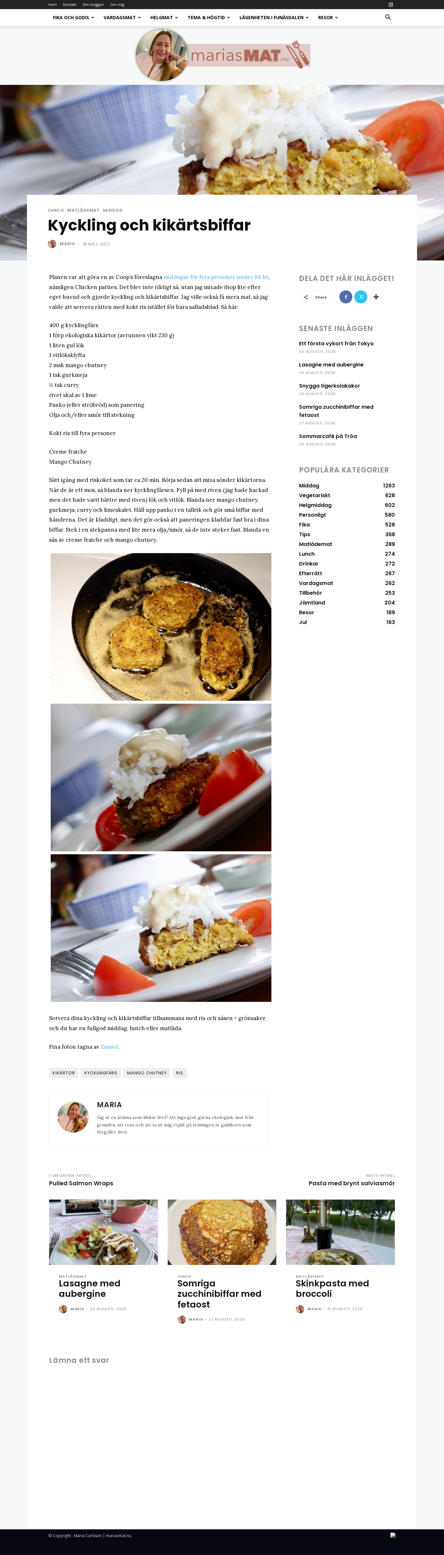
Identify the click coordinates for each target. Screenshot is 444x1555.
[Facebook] (345, 296)
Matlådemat (83, 210)
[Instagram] (391, 4)
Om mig (117, 4)
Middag (113, 210)
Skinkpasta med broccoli (332, 1288)
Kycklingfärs (101, 1073)
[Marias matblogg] (222, 55)
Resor (325, 17)
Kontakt (69, 4)
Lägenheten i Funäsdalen (272, 17)
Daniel (109, 1046)
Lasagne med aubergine (331, 364)
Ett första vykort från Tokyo (336, 343)
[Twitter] (360, 296)
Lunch (56, 210)
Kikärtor (64, 1073)
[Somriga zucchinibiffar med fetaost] (222, 1232)
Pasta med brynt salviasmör (352, 1183)
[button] (388, 18)
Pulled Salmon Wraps (81, 1183)
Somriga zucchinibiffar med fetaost (219, 1293)
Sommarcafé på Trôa (328, 436)
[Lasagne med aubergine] (103, 1232)
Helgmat (161, 17)
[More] (376, 296)
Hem (52, 4)
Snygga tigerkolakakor (329, 386)
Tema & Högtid (206, 17)
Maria (67, 244)
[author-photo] (64, 1309)
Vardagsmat (120, 17)
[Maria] (53, 244)
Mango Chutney (146, 1073)
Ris (179, 1073)
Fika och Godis (71, 17)
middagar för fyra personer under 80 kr (215, 277)
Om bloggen (93, 4)
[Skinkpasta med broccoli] (340, 1232)
